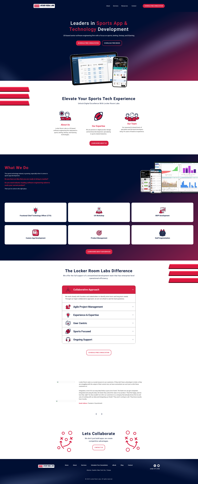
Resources (124, 6)
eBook (114, 465)
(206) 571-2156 (155, 469)
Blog (122, 465)
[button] (125, 6)
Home (67, 465)
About (108, 6)
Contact (134, 6)
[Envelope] (158, 465)
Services (115, 6)
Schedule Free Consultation (99, 465)
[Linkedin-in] (155, 465)
